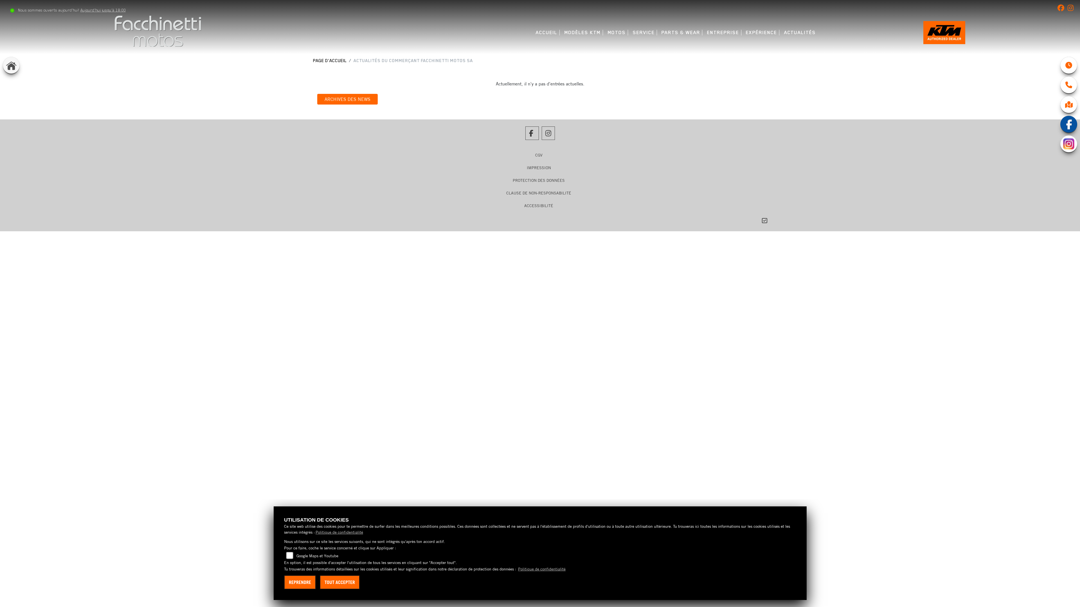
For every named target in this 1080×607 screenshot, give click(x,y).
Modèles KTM (582, 32)
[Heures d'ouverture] (1068, 65)
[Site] (1068, 104)
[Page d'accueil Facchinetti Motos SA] (158, 30)
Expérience (761, 32)
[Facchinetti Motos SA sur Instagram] (1072, 9)
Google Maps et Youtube (317, 555)
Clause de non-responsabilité (538, 193)
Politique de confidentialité (339, 532)
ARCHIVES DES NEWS (347, 99)
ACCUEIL (546, 32)
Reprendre (300, 582)
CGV (539, 155)
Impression (539, 167)
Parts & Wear (681, 32)
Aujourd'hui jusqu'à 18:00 (103, 10)
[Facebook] (1068, 124)
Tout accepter (340, 582)
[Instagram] (1068, 143)
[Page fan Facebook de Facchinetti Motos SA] (1063, 9)
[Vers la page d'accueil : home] (11, 65)
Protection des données (539, 180)
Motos (617, 32)
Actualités (800, 32)
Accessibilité (538, 205)
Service (643, 32)
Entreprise (723, 32)
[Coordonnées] (1068, 84)
